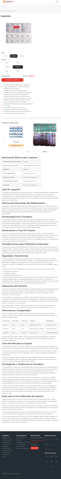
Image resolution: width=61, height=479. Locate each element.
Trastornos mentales (7, 11)
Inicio (1, 11)
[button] (16, 145)
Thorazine (16, 142)
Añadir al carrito (12, 80)
